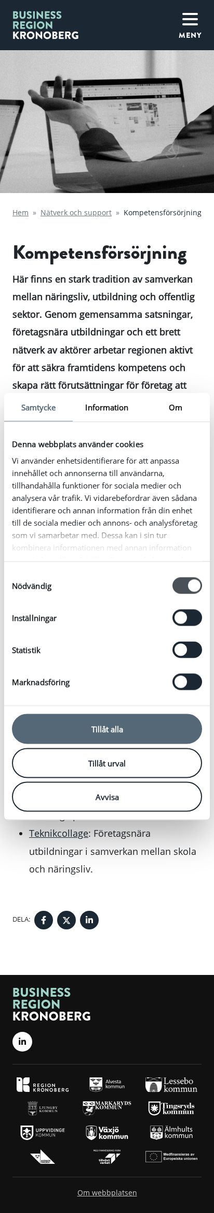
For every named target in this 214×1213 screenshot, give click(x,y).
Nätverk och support (76, 212)
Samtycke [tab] (38, 407)
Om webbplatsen (107, 1192)
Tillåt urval (107, 763)
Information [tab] (106, 407)
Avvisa (107, 797)
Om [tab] (175, 407)
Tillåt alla (107, 729)
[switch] (187, 618)
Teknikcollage (58, 833)
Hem (20, 212)
